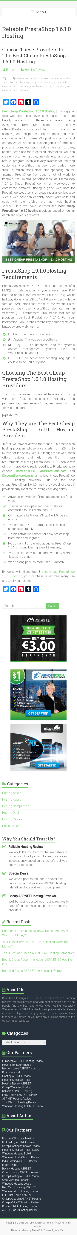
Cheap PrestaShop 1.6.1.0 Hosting (35, 82)
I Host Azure (9, 1164)
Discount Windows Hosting (18, 1138)
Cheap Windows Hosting (16, 1087)
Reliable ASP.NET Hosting (17, 1091)
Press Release (11, 826)
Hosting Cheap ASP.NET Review (20, 1149)
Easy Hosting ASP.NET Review (20, 1094)
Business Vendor (12, 1072)
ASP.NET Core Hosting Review (19, 1209)
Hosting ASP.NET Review (16, 1076)
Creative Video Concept (15, 1179)
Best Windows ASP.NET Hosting (21, 1068)
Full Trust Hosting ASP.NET (18, 1194)
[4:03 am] (4, 78)
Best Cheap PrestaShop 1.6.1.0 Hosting (28, 111)
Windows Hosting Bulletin (17, 1153)
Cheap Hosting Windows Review (21, 1146)
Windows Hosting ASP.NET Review (22, 1106)
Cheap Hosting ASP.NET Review (20, 1176)
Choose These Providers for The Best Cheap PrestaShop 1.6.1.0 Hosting (34, 55)
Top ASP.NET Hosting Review (19, 1102)
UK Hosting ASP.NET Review (18, 1142)
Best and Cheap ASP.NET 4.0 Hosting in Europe (32, 971)
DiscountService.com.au (17, 475)
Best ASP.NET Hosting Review (19, 1206)
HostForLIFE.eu (26, 471)
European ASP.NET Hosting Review (22, 1060)
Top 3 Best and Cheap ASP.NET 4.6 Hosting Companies (38, 953)
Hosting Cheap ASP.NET (16, 1079)
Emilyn (10, 69)
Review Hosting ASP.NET (16, 1168)
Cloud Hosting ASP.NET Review (20, 1172)
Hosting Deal (10, 812)
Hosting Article (11, 793)
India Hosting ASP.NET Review (19, 1161)
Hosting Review (35, 69)
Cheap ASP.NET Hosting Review (20, 1202)
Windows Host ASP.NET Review (20, 1157)
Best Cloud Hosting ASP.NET (19, 1187)
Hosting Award (11, 799)
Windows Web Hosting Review (20, 1191)
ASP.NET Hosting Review (16, 1098)
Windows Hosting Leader (17, 1183)
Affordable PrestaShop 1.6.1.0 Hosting (35, 78)
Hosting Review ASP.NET (16, 1083)
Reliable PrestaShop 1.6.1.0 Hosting (47, 86)
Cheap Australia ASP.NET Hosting (21, 1198)
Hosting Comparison (15, 806)
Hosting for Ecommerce (16, 1064)
